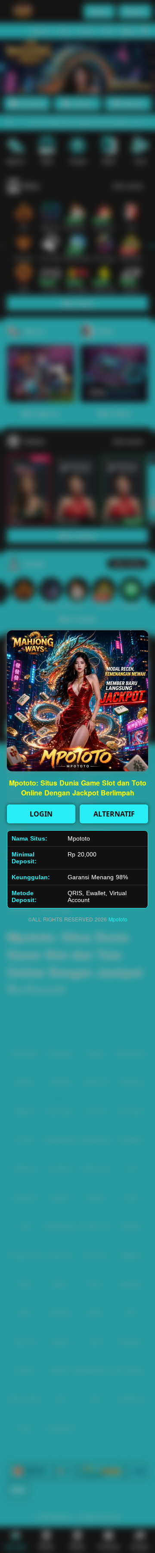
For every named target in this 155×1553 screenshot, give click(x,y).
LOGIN (41, 814)
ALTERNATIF (114, 814)
